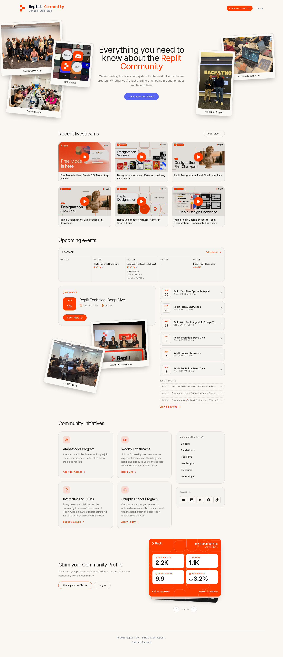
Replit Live (213, 133)
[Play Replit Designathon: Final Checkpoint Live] (198, 157)
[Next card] (194, 609)
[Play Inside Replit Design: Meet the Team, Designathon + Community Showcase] (198, 201)
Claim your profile (73, 585)
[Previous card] (176, 609)
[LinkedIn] (191, 499)
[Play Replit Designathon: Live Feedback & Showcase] (84, 201)
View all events (168, 406)
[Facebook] (208, 499)
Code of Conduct (141, 642)
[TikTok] (217, 499)
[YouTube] (183, 499)
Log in (102, 585)
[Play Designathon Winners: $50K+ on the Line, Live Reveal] (141, 157)
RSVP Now (73, 317)
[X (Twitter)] (200, 499)
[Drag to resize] (275, 77)
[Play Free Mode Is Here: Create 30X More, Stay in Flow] (84, 157)
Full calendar (212, 252)
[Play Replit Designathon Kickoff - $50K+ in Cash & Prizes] (141, 201)
